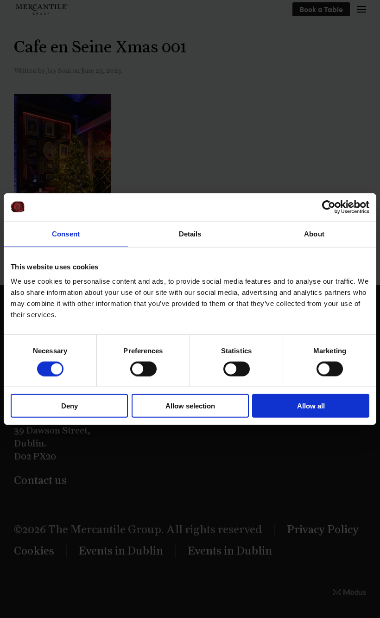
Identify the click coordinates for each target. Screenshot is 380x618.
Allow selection (190, 406)
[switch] (143, 368)
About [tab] (314, 233)
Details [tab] (190, 233)
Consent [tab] (66, 233)
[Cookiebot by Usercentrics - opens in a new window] (328, 207)
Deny (69, 406)
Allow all (311, 406)
